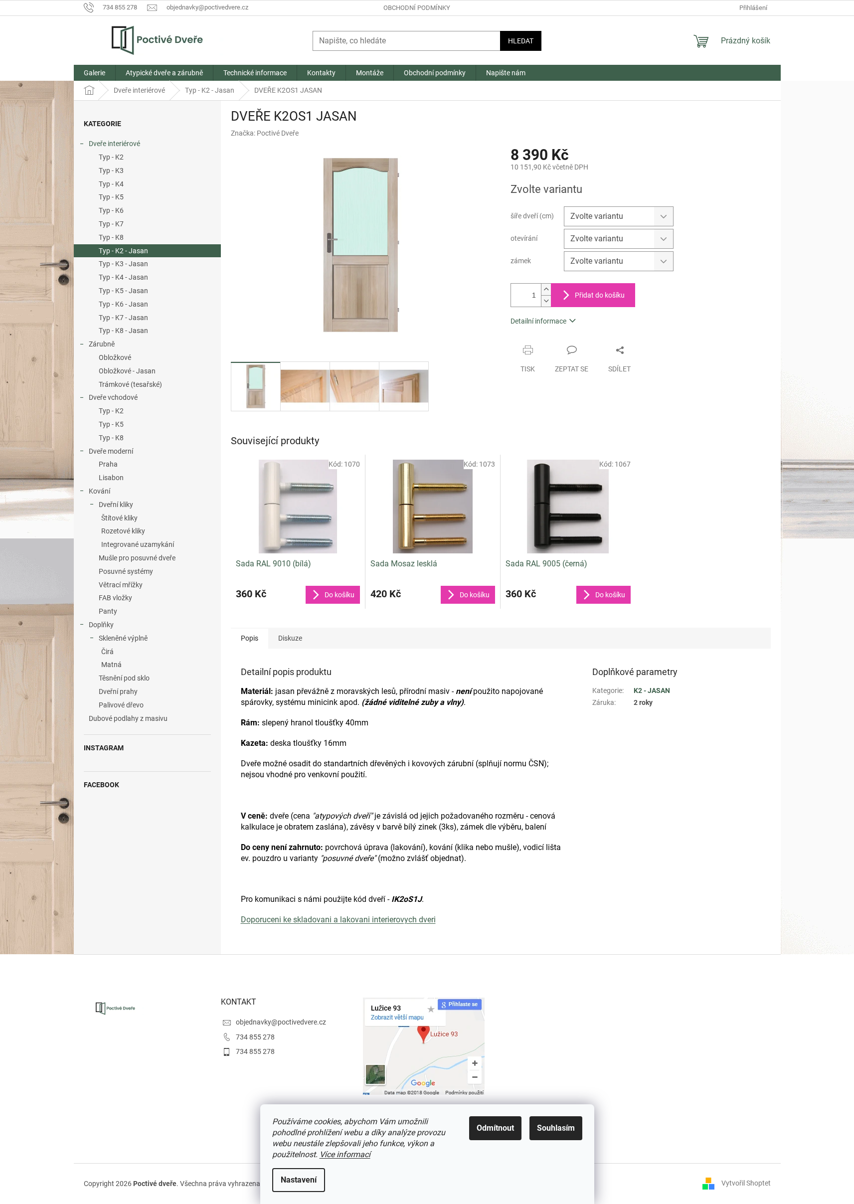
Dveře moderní (111, 451)
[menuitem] (94, 73)
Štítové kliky (119, 518)
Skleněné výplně (123, 638)
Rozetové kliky (123, 531)
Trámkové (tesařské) (130, 384)
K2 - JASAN (652, 690)
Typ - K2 (111, 157)
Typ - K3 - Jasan (123, 264)
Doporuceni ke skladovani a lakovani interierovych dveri (338, 919)
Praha (108, 464)
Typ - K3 (111, 170)
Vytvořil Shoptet (746, 1183)
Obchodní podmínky (416, 7)
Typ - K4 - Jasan (123, 277)
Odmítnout (495, 1128)
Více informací (345, 1154)
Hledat (520, 41)
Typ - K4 (111, 184)
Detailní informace (538, 321)
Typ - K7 (111, 224)
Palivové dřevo (121, 705)
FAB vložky (115, 598)
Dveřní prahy (118, 691)
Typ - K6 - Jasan (123, 304)
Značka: (265, 133)
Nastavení (299, 1180)
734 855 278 (255, 1037)
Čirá (107, 652)
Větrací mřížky (121, 585)
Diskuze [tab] (290, 638)
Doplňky (101, 625)
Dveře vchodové (113, 397)
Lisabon (111, 478)
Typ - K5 (111, 197)
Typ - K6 (111, 210)
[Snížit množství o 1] (546, 301)
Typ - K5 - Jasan (123, 291)
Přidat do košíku (600, 295)
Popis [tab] (249, 638)
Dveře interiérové (114, 144)
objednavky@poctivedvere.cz (281, 1022)
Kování (99, 491)
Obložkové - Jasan (127, 371)
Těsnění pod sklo (124, 678)
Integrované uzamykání (137, 544)
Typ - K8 (111, 237)
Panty (108, 611)
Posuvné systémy (126, 571)
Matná (111, 665)
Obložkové (115, 357)
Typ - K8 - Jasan (123, 331)
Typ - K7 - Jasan (123, 318)
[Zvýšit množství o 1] (546, 289)
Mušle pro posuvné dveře (137, 558)
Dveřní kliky (116, 505)
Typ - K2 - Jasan (123, 251)
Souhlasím (556, 1128)
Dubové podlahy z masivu (128, 718)
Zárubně (102, 344)
